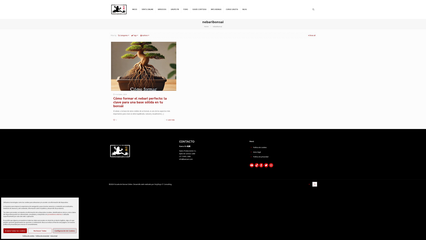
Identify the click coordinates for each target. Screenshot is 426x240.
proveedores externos (55, 214)
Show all (312, 35)
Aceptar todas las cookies (15, 231)
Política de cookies (29, 236)
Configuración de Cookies (65, 231)
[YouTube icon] (309, 184)
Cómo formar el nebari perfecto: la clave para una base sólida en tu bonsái (140, 102)
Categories (124, 35)
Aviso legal (53, 236)
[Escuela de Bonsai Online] (119, 9)
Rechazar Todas (40, 231)
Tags (135, 35)
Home (206, 26)
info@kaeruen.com (186, 159)
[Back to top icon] (314, 184)
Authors (145, 35)
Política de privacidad (42, 236)
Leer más (171, 120)
